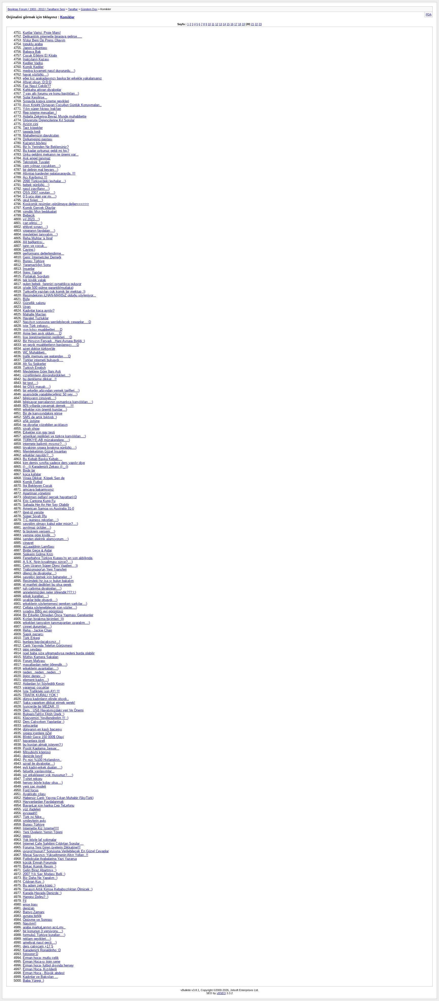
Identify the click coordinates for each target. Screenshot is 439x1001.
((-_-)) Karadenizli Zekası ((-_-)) (45, 467)
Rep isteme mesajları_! (40, 112)
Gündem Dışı (89, 9)
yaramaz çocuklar (36, 687)
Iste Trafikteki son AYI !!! (41, 691)
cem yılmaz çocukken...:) (41, 166)
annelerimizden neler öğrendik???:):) (49, 592)
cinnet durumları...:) (37, 626)
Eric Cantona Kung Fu (39, 501)
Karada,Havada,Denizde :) (42, 893)
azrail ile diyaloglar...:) (39, 763)
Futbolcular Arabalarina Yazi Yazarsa (50, 859)
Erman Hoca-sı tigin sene (41, 961)
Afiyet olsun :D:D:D (37, 82)
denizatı (29, 908)
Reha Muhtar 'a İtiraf (38, 238)
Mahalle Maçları (34, 314)
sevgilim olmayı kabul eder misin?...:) (50, 524)
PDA (428, 14)
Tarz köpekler (33, 128)
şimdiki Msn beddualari (40, 211)
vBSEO (221, 993)
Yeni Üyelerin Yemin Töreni (42, 832)
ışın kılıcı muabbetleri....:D (42, 329)
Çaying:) (29, 250)
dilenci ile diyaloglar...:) (39, 573)
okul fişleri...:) (33, 200)
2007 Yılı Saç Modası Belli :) (44, 874)
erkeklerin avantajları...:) (40, 668)
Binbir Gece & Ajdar (37, 550)
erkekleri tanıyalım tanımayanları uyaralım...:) (56, 623)
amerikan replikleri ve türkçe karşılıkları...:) (54, 436)
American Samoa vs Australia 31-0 (48, 508)
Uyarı (27, 307)
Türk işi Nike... (33, 817)
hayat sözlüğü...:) (36, 74)
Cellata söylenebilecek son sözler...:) (50, 607)
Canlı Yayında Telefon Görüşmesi (47, 645)
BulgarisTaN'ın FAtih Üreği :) (43, 714)
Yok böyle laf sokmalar (39, 840)
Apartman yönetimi (37, 493)
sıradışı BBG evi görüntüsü (43, 611)
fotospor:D (30, 954)
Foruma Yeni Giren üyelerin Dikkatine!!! (52, 847)
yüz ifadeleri (32, 809)
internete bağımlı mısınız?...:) (45, 444)
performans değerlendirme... (43, 253)
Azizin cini (30, 124)
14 (224, 24)
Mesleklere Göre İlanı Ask (42, 371)
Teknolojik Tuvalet (36, 162)
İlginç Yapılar (32, 272)
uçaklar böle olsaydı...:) (40, 600)
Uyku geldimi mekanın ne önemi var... (51, 154)
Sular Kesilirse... (35, 97)
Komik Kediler (33, 67)
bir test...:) (30, 383)
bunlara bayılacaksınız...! (41, 642)
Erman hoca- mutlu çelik (41, 958)
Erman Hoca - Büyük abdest (44, 973)
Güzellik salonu (34, 303)
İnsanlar (29, 269)
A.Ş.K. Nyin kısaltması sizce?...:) (48, 562)
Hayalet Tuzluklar (36, 318)
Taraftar (73, 9)
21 (252, 24)
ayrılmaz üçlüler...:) (37, 527)
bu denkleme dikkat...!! (40, 379)
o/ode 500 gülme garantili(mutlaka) (48, 288)
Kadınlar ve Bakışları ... (40, 977)
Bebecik (29, 215)
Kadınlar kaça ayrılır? (38, 310)
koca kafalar (32, 474)
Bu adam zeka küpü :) (39, 885)
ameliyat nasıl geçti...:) (40, 942)
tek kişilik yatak (34, 280)
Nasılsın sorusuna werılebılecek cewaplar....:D (57, 322)
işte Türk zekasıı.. (36, 326)
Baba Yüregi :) (33, 980)
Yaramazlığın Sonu (37, 265)
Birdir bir (29, 470)
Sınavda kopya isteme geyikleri (46, 101)
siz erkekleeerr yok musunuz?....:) (48, 775)
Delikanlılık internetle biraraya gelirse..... (52, 36)
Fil (24, 901)
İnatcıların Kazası (36, 59)
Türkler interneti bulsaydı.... (43, 360)
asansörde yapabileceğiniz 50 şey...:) (50, 394)
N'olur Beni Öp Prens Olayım (44, 40)
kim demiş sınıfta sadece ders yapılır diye (54, 463)
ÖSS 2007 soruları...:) (39, 192)
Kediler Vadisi (33, 63)
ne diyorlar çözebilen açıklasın (45, 425)
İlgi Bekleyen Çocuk (37, 486)
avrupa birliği (32, 916)
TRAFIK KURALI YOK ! (40, 695)
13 (220, 24)
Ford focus (31, 790)
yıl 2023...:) (31, 219)
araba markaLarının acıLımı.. (44, 927)
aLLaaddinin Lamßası (38, 546)
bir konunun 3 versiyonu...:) (43, 931)
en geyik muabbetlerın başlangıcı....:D (51, 345)
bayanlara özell (34, 741)
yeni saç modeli (34, 786)
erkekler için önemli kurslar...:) (45, 409)
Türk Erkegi (31, 638)
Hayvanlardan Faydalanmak (43, 802)
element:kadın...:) (36, 680)
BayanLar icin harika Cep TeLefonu (48, 805)
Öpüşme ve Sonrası (37, 920)
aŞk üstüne (31, 421)
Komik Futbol (32, 482)
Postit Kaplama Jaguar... (41, 748)
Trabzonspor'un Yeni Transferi (45, 569)
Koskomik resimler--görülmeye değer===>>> (56, 204)
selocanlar (30, 725)
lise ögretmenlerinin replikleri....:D (47, 337)
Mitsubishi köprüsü (37, 752)
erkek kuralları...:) (36, 596)
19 (243, 24)
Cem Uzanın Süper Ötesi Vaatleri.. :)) (50, 566)
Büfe (26, 299)
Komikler (67, 17)
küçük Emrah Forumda (39, 862)
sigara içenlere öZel (37, 733)
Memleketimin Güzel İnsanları (45, 451)
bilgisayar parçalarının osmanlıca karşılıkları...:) (58, 402)
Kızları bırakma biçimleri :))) (43, 619)
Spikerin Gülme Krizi (38, 554)
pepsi (27, 836)
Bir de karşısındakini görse (42, 413)
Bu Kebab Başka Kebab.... (42, 459)
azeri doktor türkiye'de (39, 349)
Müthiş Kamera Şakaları (40, 657)
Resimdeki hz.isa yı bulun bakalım (48, 581)
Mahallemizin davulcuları (41, 135)
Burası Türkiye (33, 261)
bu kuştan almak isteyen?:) (43, 744)
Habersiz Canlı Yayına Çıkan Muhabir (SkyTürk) (58, 798)
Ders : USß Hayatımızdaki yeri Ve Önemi (53, 710)
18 (239, 24)
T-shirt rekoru (32, 779)
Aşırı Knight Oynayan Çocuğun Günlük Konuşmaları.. (62, 105)
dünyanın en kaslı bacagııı (42, 729)
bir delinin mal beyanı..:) (40, 170)
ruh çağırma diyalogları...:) (42, 588)
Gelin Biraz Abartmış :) (39, 870)
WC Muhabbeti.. (34, 352)
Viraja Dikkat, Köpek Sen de (44, 478)
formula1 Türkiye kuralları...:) (44, 935)
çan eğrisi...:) (32, 223)
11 (213, 24)
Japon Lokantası (35, 48)
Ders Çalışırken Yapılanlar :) (43, 722)
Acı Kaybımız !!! (35, 177)
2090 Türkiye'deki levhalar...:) (44, 181)
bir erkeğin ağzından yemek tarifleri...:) (51, 390)
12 (216, 24)
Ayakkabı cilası (34, 794)
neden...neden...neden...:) (42, 672)
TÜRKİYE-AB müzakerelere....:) (46, 440)
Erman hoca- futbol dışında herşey (48, 965)
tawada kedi (31, 132)
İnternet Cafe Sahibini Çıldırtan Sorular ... (53, 843)
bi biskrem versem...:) (39, 531)
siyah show (31, 428)
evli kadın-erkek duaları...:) (42, 767)
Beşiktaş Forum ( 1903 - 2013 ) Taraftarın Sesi (36, 9)
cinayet (28, 543)
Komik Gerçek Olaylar (39, 208)
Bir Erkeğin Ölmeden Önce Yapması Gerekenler (58, 615)
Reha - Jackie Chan (37, 630)
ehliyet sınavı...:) (35, 227)
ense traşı (30, 904)
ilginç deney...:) (34, 676)
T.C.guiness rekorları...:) (40, 520)
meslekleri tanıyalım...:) (40, 234)
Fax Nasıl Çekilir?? (37, 86)
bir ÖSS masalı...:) (37, 387)
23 (260, 24)
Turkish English (34, 368)
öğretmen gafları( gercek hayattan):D (50, 497)
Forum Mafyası (34, 661)
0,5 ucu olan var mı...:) (39, 196)
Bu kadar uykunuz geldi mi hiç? (46, 151)
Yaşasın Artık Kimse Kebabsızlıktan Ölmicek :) (57, 889)
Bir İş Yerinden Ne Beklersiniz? (46, 147)
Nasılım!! (29, 923)
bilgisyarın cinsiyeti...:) (39, 398)
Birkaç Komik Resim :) (39, 866)
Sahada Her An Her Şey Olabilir (46, 505)
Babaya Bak (32, 52)
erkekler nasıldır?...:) (38, 455)
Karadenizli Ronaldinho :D (42, 950)
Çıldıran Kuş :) (33, 881)
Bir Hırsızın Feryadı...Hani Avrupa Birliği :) (54, 341)
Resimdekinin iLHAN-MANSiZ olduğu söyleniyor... (59, 295)
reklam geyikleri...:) (37, 939)
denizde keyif (32, 756)
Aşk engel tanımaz (37, 158)
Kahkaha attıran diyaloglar (42, 90)
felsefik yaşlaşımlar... (38, 771)
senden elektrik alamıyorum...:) (46, 539)
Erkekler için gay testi (39, 432)
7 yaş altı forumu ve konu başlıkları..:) (51, 93)
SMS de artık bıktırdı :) (40, 417)
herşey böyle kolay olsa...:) (43, 783)
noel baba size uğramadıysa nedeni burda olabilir (59, 653)
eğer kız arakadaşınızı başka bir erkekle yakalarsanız (62, 78)
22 (256, 24)
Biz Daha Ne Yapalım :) (40, 878)
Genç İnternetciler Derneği (42, 257)
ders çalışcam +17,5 (38, 946)
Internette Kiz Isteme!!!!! (41, 828)
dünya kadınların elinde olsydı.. (46, 699)
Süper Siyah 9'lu (35, 516)
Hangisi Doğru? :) (35, 897)
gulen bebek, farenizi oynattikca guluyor (52, 284)
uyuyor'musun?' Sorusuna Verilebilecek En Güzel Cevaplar (66, 851)
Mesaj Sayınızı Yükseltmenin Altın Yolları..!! (55, 855)
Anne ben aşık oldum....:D (42, 333)
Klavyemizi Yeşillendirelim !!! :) (45, 718)
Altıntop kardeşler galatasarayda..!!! (49, 173)
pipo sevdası (32, 649)
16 (231, 24)
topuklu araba (33, 44)
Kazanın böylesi (34, 143)
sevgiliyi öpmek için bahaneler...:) (47, 577)
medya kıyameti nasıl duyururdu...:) (49, 71)
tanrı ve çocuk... (35, 246)
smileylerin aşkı (34, 821)
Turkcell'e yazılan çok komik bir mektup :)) (54, 291)
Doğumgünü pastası (37, 139)
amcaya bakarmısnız (38, 489)
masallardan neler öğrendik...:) (45, 664)
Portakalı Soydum (36, 276)
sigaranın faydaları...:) (39, 230)
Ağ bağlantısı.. (33, 242)
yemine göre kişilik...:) (39, 535)
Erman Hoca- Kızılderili (40, 969)
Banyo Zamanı (33, 912)
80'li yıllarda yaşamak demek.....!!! (48, 406)
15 (228, 24)
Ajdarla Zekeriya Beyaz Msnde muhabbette (54, 116)
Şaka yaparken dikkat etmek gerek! (49, 703)
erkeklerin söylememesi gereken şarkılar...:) (55, 604)
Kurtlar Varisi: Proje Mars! (42, 33)
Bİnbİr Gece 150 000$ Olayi (43, 737)
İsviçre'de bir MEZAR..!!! (41, 706)
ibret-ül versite (33, 512)
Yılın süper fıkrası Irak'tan (42, 109)
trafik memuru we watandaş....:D (47, 356)
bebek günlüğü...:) (36, 185)
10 (209, 24)
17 (235, 24)
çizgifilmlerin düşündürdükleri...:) (46, 375)
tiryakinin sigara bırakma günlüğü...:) (49, 447)
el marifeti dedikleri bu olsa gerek (47, 585)
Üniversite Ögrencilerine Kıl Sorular (48, 120)
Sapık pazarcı (33, 634)
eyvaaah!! (30, 813)
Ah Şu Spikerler (34, 364)
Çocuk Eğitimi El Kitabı (40, 55)
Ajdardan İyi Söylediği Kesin (43, 684)
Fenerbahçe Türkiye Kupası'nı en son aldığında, (58, 558)
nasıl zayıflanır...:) (36, 189)
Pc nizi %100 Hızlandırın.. (42, 760)
